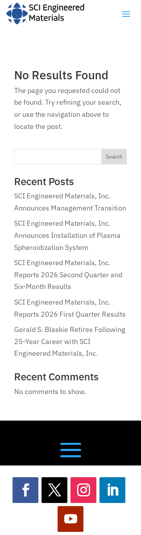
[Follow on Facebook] (25, 490)
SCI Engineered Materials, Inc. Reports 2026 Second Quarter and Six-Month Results (68, 274)
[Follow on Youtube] (70, 519)
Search (114, 156)
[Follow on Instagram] (83, 490)
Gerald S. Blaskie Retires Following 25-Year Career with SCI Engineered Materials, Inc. (69, 341)
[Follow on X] (54, 490)
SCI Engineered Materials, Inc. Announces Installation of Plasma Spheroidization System (67, 235)
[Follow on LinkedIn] (112, 490)
